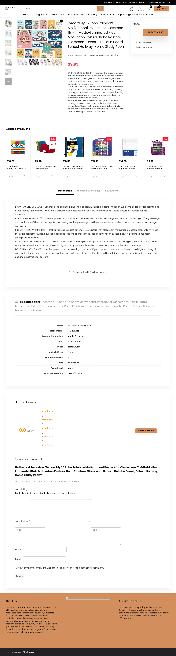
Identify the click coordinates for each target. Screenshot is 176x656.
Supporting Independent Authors (135, 14)
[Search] (100, 8)
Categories (39, 14)
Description (65, 190)
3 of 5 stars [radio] (46, 493)
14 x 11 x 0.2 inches (76, 336)
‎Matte (71, 368)
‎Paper (70, 352)
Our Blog (92, 14)
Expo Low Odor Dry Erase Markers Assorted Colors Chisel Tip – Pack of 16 (102, 169)
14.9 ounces (73, 330)
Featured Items (76, 14)
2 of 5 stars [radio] (33, 493)
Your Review (22, 521)
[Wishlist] (140, 7)
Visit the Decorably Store (80, 325)
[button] (61, 21)
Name (19, 549)
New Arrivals (57, 14)
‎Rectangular (74, 346)
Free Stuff (106, 14)
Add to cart (155, 32)
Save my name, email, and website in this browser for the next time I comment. (61, 567)
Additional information (89, 190)
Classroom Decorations (99, 55)
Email (19, 559)
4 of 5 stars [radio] (58, 493)
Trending (114, 55)
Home (26, 14)
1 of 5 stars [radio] (21, 493)
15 (69, 357)
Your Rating (21, 489)
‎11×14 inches (73, 362)
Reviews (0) (111, 190)
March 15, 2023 (75, 373)
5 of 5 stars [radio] (71, 493)
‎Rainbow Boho (75, 341)
